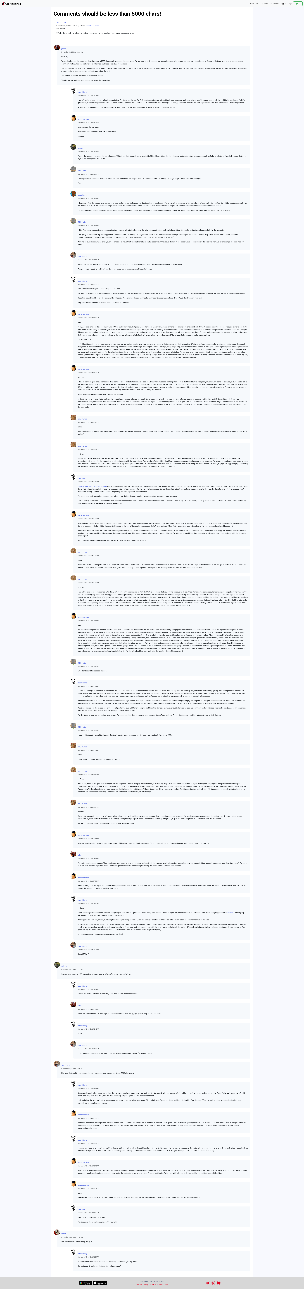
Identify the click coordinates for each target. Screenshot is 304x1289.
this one (230, 913)
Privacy (159, 1285)
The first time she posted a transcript (92, 486)
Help (252, 3)
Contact (139, 1285)
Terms (166, 1285)
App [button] (283, 3)
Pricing (145, 1285)
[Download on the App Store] (100, 1283)
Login (290, 3)
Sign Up (298, 3)
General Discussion (92, 26)
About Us (152, 1285)
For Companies (262, 3)
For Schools (274, 3)
